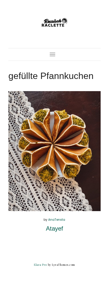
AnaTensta (56, 219)
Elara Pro (40, 265)
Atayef (54, 228)
